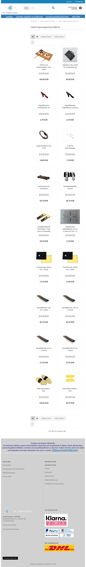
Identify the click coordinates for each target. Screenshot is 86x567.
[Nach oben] (79, 563)
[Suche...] (53, 8)
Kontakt (47, 468)
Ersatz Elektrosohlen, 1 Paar (70, 390)
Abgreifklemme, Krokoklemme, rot (44, 107)
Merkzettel (79, 1)
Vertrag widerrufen (10, 558)
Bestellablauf (7, 465)
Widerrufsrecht (49, 476)
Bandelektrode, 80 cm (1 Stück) (43, 349)
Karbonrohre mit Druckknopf (43, 187)
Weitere (76, 17)
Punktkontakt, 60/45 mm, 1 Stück (44, 268)
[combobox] (46, 37)
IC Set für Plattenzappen (70, 147)
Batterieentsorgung (9, 473)
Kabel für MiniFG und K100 (44, 147)
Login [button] (70, 1)
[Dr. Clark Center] (11, 9)
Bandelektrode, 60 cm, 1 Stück (70, 349)
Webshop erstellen (36, 564)
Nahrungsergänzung (57, 17)
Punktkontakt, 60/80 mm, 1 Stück (70, 268)
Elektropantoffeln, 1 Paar (44, 390)
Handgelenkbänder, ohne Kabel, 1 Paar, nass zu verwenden (44, 229)
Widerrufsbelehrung (51, 480)
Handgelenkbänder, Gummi (70, 187)
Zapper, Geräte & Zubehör (29, 17)
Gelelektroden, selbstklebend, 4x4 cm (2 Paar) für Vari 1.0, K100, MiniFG (70, 229)
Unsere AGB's (7, 476)
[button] (33, 37)
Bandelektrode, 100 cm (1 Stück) (70, 309)
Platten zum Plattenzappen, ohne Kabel (44, 67)
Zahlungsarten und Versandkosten (14, 469)
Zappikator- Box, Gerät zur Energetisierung (70, 66)
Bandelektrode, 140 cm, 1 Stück (44, 309)
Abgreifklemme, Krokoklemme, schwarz (70, 107)
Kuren (9, 17)
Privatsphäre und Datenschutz (54, 484)
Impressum (48, 472)
